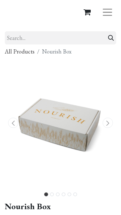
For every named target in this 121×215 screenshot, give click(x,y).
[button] (13, 123)
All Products (20, 51)
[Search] (111, 37)
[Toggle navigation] (107, 12)
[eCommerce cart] (87, 12)
